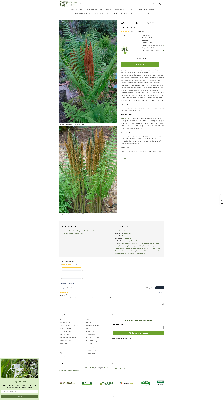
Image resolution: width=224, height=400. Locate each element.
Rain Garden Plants (142, 251)
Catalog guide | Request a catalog (68, 325)
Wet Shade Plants (121, 253)
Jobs (87, 319)
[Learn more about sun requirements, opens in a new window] (163, 45)
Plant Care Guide (64, 334)
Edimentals (136, 243)
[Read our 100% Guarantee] (125, 54)
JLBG (145, 10)
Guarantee (62, 346)
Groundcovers (152, 246)
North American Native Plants (136, 248)
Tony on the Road (91, 334)
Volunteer (89, 322)
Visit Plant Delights (64, 322)
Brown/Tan (127, 233)
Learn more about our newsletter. (122, 338)
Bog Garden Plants (125, 243)
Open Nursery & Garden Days (67, 319)
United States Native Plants (137, 253)
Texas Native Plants (156, 251)
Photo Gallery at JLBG (92, 338)
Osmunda (122, 231)
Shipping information (65, 340)
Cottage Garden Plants (132, 241)
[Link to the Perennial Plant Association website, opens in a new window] (106, 384)
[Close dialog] (38, 359)
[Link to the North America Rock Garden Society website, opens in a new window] (67, 384)
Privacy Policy (90, 347)
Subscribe (20, 396)
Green (124, 236)
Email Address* (118, 324)
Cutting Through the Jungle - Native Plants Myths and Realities (83, 231)
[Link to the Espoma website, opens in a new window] (145, 385)
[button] (80, 10)
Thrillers (128, 238)
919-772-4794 (90, 368)
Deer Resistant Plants (148, 243)
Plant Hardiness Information (67, 337)
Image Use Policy (91, 350)
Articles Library (90, 331)
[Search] (154, 4)
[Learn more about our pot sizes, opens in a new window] (163, 50)
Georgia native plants (131, 246)
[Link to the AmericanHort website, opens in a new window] (127, 384)
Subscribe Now (138, 333)
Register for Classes (65, 331)
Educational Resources (92, 325)
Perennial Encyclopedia (92, 341)
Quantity (123, 39)
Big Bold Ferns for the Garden (73, 233)
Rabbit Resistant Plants (127, 251)
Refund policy (63, 343)
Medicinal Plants (120, 248)
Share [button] (124, 158)
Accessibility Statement (92, 344)
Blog (87, 328)
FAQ (60, 353)
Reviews (61, 350)
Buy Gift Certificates (65, 328)
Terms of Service (90, 353)
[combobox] (117, 4)
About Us (62, 356)
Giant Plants (143, 246)
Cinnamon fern (125, 118)
